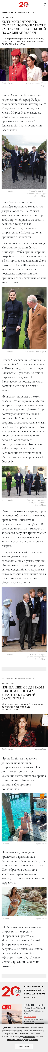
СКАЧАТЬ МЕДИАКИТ (34, 986)
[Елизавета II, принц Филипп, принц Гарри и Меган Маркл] (24, 619)
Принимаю (24, 1046)
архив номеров (30, 1017)
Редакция (29, 998)
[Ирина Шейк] (24, 817)
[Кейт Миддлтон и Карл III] (24, 318)
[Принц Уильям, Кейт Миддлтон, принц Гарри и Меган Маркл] (24, 162)
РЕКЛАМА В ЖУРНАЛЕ (34, 994)
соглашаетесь (29, 1036)
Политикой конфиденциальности (22, 1039)
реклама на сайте (34, 990)
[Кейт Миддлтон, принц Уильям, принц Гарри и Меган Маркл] (24, 482)
